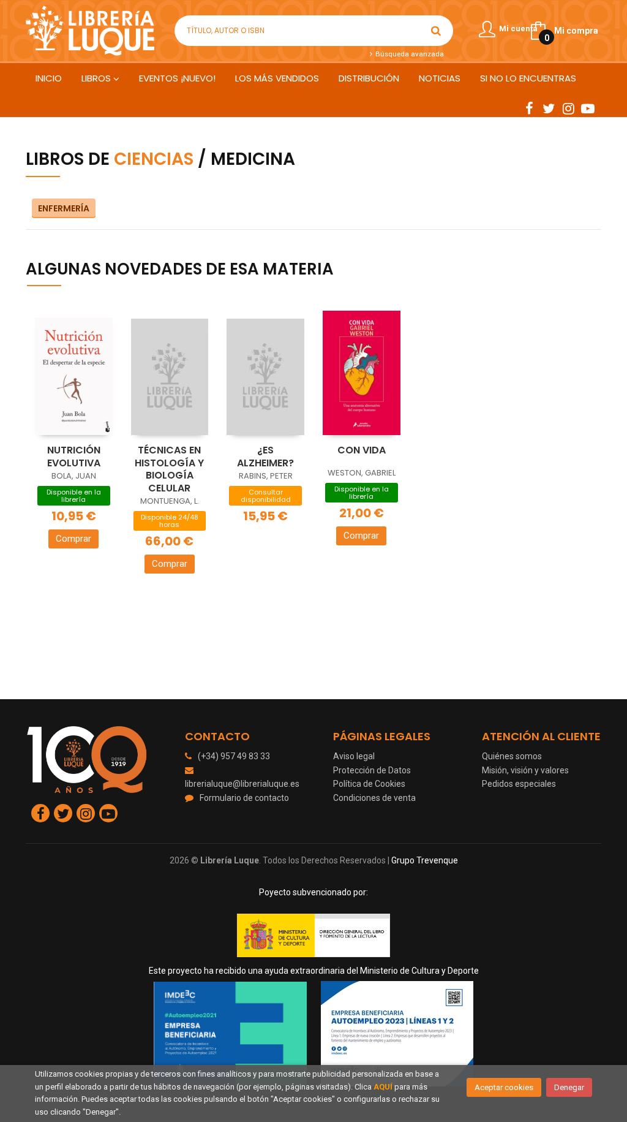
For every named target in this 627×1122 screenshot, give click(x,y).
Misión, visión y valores (525, 770)
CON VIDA (361, 450)
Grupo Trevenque (424, 860)
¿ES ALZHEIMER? (265, 456)
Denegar (569, 1087)
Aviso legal (354, 756)
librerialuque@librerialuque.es (242, 784)
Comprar (73, 538)
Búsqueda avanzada (408, 54)
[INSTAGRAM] (568, 108)
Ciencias (153, 159)
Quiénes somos (512, 756)
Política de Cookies (369, 784)
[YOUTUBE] (588, 108)
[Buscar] (436, 30)
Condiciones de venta (374, 798)
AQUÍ (383, 1086)
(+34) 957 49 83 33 (234, 756)
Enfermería (63, 208)
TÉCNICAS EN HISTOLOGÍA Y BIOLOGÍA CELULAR (169, 469)
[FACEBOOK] (529, 108)
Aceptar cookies (504, 1087)
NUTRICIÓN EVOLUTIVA (73, 456)
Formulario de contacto (244, 798)
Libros (97, 78)
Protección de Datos (372, 770)
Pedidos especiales (519, 784)
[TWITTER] (548, 108)
